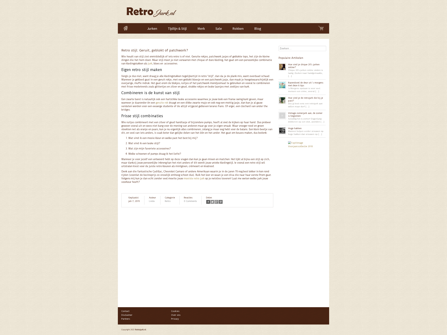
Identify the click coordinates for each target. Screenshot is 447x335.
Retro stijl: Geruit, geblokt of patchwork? (154, 50)
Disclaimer (126, 315)
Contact (125, 311)
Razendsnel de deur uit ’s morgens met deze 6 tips (305, 84)
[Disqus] (197, 259)
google (216, 202)
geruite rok (162, 102)
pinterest (221, 202)
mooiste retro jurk (194, 178)
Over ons (176, 315)
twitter (212, 202)
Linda (152, 201)
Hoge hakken (295, 128)
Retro (168, 201)
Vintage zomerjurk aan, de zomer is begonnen (305, 114)
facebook (208, 202)
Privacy (175, 319)
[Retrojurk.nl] (151, 10)
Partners (125, 319)
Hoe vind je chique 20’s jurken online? (304, 66)
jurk (150, 63)
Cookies (175, 311)
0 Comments (190, 201)
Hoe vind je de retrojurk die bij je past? (305, 99)
